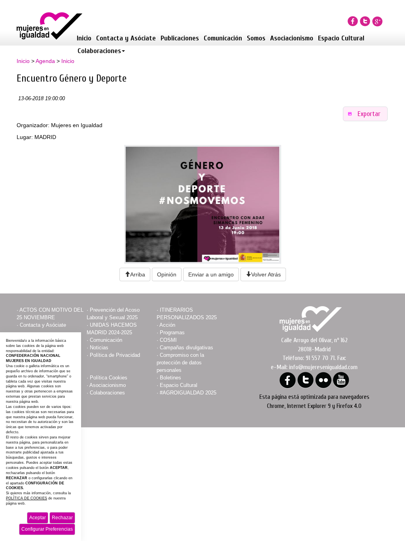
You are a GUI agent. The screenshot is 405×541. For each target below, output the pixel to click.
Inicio (84, 38)
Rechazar (62, 517)
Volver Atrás (266, 274)
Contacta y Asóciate (126, 38)
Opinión (166, 274)
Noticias (99, 348)
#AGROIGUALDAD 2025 (188, 393)
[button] (365, 114)
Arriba (137, 274)
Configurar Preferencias (47, 529)
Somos (256, 38)
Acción (167, 325)
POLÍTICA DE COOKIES (26, 498)
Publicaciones (180, 38)
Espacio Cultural (341, 38)
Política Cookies (108, 378)
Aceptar (37, 517)
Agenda (45, 61)
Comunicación (223, 38)
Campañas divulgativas (186, 348)
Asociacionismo (291, 38)
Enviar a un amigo (211, 274)
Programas (172, 332)
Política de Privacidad (115, 355)
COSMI (168, 340)
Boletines (170, 378)
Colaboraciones (99, 51)
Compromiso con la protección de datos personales (180, 362)
